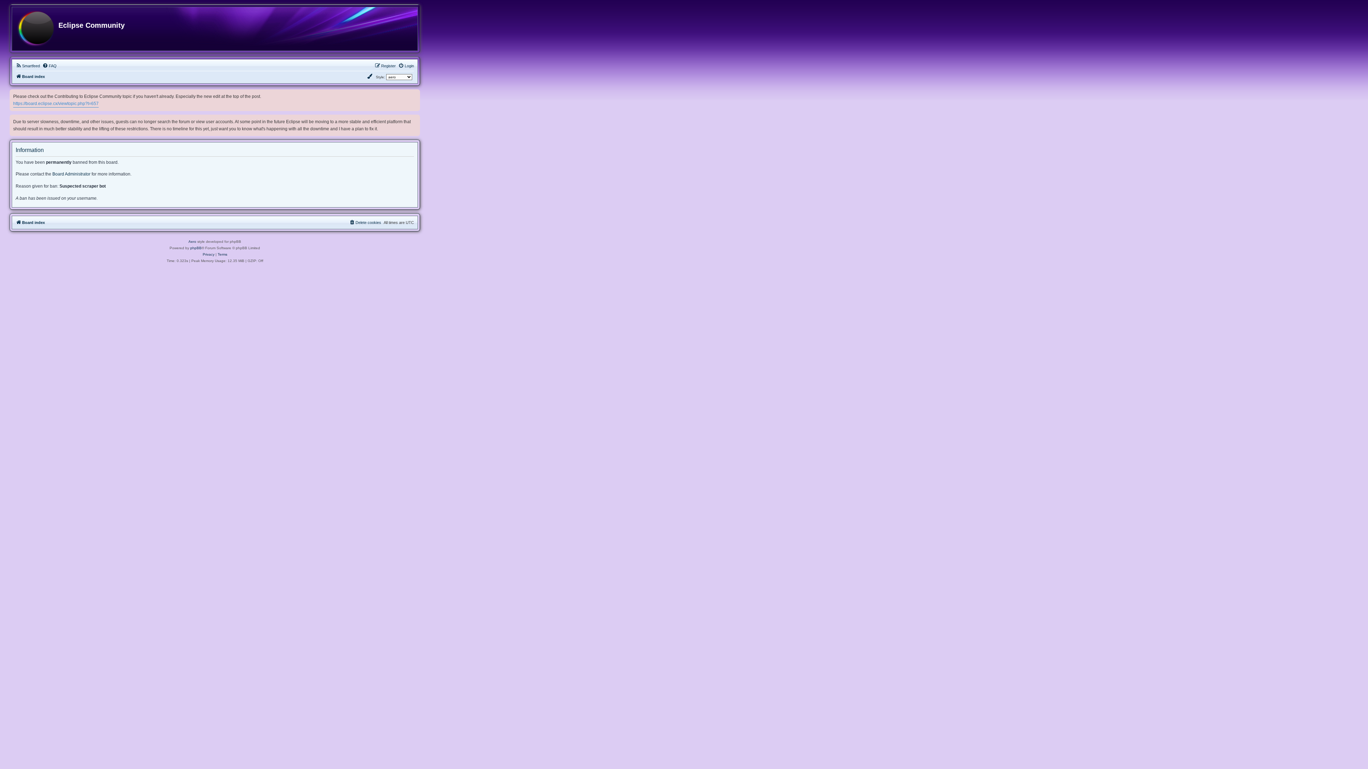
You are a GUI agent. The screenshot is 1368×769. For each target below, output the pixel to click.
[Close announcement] (415, 93)
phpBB (196, 248)
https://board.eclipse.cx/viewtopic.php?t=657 (56, 103)
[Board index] (35, 29)
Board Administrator (71, 174)
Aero (192, 242)
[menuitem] (28, 66)
